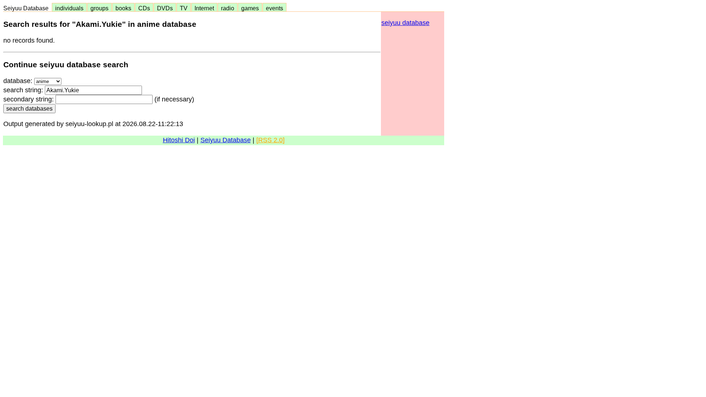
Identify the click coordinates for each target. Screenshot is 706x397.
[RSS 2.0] (270, 140)
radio (227, 8)
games (250, 8)
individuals (69, 8)
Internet (204, 8)
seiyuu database (405, 22)
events (274, 8)
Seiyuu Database (27, 8)
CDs (144, 8)
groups (99, 8)
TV (183, 8)
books (123, 8)
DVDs (165, 8)
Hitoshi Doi (179, 140)
